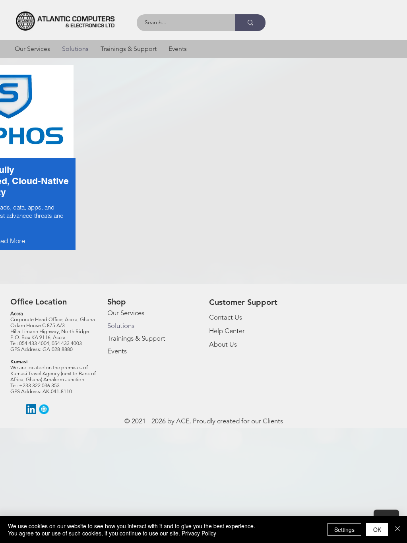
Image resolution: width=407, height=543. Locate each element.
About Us (223, 344)
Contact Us (225, 317)
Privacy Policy (199, 533)
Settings (344, 529)
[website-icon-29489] (44, 409)
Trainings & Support (136, 338)
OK (377, 529)
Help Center (227, 331)
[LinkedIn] (31, 409)
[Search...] (250, 22)
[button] (32, 48)
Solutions (120, 326)
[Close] (397, 529)
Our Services (125, 313)
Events (117, 351)
